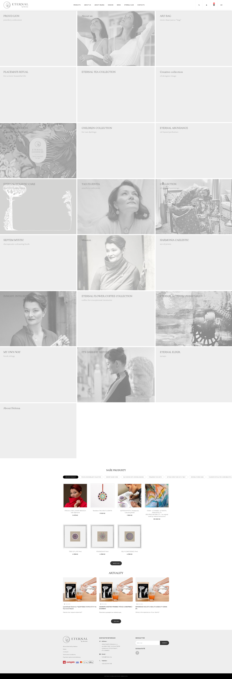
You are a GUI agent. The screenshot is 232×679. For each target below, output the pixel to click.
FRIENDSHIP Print (102, 551)
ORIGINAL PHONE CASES (197, 477)
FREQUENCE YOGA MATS (155, 477)
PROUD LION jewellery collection (91, 477)
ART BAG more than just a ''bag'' (176, 477)
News (119, 5)
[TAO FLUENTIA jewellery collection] (116, 206)
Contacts (141, 5)
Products (77, 5)
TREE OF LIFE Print (75, 551)
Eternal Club (129, 5)
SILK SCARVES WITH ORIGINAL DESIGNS (133, 477)
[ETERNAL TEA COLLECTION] (116, 94)
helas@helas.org (107, 657)
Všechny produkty (70, 477)
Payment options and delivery (72, 657)
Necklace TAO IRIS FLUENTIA (102, 511)
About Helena (99, 5)
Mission (110, 5)
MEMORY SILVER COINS (112, 477)
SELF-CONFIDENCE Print (129, 551)
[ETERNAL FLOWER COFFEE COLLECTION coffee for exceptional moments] (116, 318)
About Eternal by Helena (70, 646)
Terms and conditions (69, 654)
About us (87, 5)
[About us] (116, 38)
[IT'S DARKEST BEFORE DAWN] (116, 374)
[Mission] (116, 262)
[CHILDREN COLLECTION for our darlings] (116, 150)
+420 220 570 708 (107, 663)
